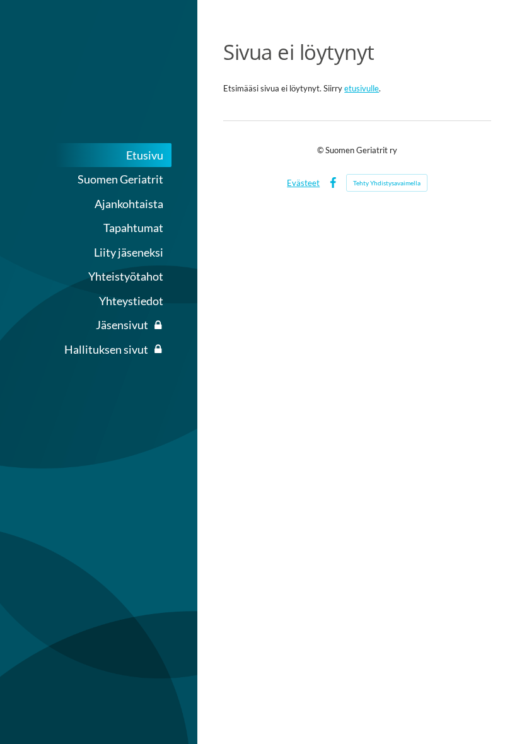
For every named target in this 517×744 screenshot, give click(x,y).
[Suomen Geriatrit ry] (98, 72)
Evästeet (303, 183)
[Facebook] (333, 183)
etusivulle (361, 88)
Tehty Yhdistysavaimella (387, 183)
